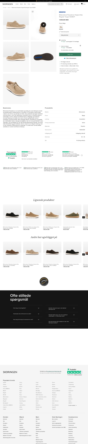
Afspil (43, 24)
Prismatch (71, 421)
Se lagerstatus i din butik (67, 50)
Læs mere (50, 1)
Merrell (37, 388)
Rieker (53, 384)
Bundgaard (5, 403)
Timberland (71, 384)
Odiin (37, 403)
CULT (20, 384)
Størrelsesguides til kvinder (9, 437)
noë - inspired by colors (41, 396)
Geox (20, 394)
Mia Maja (38, 390)
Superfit (54, 407)
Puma (53, 382)
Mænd (21, 4)
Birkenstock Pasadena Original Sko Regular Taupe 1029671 (23, 7)
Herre (9, 7)
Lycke (37, 384)
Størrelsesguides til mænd (25, 435)
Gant (20, 392)
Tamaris (54, 409)
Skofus (53, 399)
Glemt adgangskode (56, 423)
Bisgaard (5, 399)
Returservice (71, 437)
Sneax (29, 4)
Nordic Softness (39, 399)
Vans (70, 392)
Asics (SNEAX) (6, 388)
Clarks (4, 409)
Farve (60, 23)
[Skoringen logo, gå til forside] (8, 4)
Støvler (4, 425)
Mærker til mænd (23, 433)
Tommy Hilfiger (72, 386)
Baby (37, 433)
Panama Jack (39, 407)
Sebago (54, 392)
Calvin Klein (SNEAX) (7, 405)
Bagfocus (33, 4)
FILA (20, 388)
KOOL (20, 407)
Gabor (20, 390)
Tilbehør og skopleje (7, 433)
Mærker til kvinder (7, 435)
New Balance (39, 392)
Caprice (5, 407)
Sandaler (5, 429)
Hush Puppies (22, 401)
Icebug (21, 403)
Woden (70, 396)
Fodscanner (71, 425)
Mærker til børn (39, 439)
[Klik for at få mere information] (80, 45)
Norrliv (37, 401)
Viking (70, 394)
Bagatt (4, 392)
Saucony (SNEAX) (56, 390)
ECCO (20, 386)
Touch (70, 388)
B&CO (4, 390)
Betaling (70, 433)
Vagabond (71, 390)
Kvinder (17, 4)
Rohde (53, 386)
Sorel (53, 403)
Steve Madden (55, 405)
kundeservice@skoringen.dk (54, 371)
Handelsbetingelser (73, 441)
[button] (13, 179)
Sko (4, 421)
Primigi (37, 409)
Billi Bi (4, 394)
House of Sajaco (23, 396)
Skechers (54, 396)
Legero (21, 409)
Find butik (71, 419)
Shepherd (54, 394)
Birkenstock (5, 396)
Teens (37, 437)
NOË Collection (39, 394)
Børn (25, 4)
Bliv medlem (55, 419)
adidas (4, 382)
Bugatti (4, 401)
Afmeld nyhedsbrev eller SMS (59, 427)
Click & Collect (72, 423)
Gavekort (71, 429)
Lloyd (37, 382)
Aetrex (4, 384)
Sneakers (5, 423)
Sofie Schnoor (55, 401)
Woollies (70, 399)
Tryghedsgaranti (39, 441)
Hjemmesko (5, 431)
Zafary (70, 401)
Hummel (21, 399)
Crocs (20, 382)
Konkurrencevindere (56, 425)
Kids (37, 435)
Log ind (54, 421)
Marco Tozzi (38, 386)
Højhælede (5, 427)
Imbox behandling (73, 427)
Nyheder (5, 419)
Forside (4, 7)
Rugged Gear (55, 388)
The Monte (71, 382)
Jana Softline (22, 405)
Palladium (38, 405)
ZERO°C (70, 403)
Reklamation (71, 439)
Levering (70, 435)
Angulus (5, 386)
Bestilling (71, 431)
